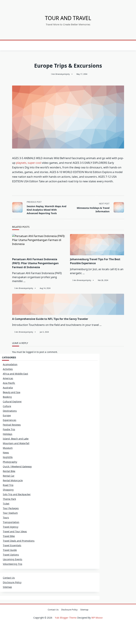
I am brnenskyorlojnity (60, 74)
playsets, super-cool (28, 163)
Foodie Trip (9, 429)
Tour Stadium (10, 512)
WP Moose (97, 617)
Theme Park (9, 499)
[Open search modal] (127, 45)
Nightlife (8, 457)
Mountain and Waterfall (16, 443)
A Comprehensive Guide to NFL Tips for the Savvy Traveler (50, 319)
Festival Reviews (12, 424)
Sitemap (7, 587)
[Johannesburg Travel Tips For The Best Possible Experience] (97, 244)
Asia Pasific (9, 383)
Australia (8, 387)
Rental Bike (9, 471)
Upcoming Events (12, 559)
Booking (7, 396)
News (6, 452)
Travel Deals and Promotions (18, 540)
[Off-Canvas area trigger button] (9, 45)
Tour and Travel (68, 18)
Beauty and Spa (11, 392)
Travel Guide (10, 550)
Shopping (8, 489)
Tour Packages (11, 508)
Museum (8, 447)
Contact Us (9, 577)
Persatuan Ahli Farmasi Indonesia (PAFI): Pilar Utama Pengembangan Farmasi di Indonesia (35, 263)
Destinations (10, 410)
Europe (7, 415)
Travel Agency (10, 526)
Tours (6, 517)
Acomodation (10, 364)
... (24, 281)
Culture (7, 406)
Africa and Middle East (15, 373)
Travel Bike (9, 536)
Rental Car (8, 475)
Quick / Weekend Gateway (17, 466)
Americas (8, 378)
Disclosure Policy (12, 582)
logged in (31, 352)
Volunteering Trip (12, 563)
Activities (8, 369)
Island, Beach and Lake (16, 438)
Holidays (7, 434)
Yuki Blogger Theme (66, 617)
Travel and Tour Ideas (15, 531)
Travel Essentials (12, 545)
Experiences (9, 420)
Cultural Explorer (12, 401)
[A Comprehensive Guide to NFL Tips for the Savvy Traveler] (68, 304)
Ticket (6, 503)
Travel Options (11, 554)
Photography (10, 461)
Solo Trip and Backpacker (17, 494)
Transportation (11, 522)
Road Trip (8, 485)
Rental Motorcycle (13, 480)
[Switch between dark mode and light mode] (122, 45)
